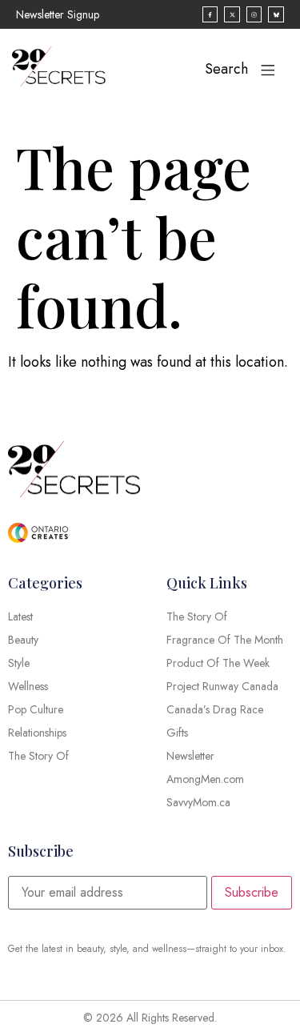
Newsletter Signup (57, 14)
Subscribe (251, 892)
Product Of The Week (218, 663)
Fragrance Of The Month (224, 640)
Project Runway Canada (222, 686)
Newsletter (190, 756)
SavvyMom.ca (198, 802)
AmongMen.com (205, 779)
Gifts (177, 733)
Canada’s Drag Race (214, 709)
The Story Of (196, 616)
